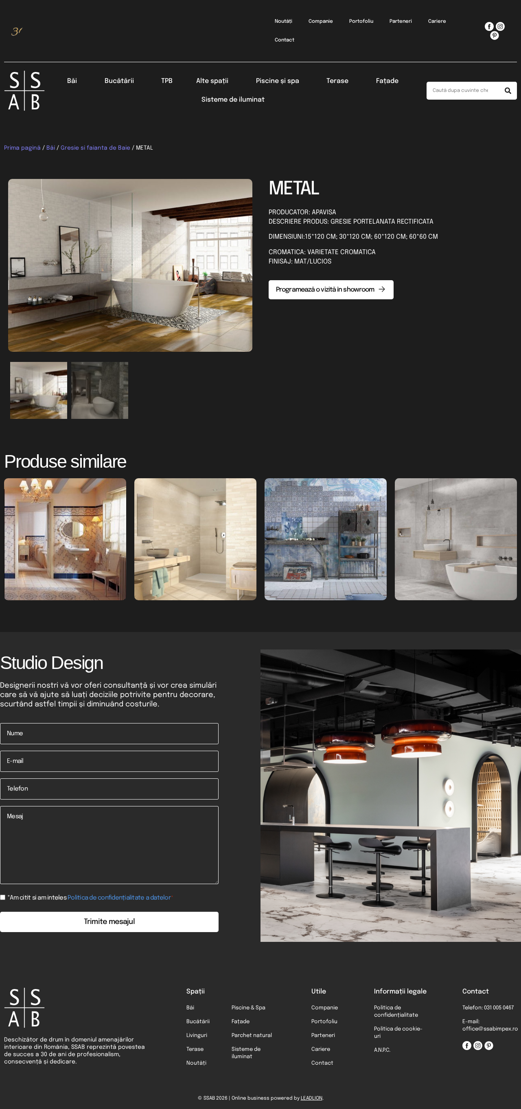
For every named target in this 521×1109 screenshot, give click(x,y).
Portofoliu (361, 21)
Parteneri (401, 21)
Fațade (387, 81)
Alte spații (212, 81)
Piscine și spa (277, 81)
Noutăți (283, 21)
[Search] (508, 91)
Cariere (437, 21)
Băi (72, 81)
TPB (167, 81)
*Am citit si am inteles (90, 898)
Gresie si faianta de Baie (95, 148)
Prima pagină (22, 148)
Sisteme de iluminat (233, 99)
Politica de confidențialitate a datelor (119, 898)
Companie (321, 21)
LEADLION (311, 1098)
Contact (284, 40)
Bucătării (119, 81)
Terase (337, 81)
